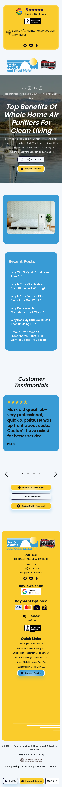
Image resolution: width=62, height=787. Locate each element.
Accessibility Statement (34, 766)
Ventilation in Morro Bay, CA (31, 648)
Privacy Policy (12, 766)
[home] (21, 65)
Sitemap (52, 766)
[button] (52, 781)
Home (23, 88)
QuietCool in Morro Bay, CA (31, 666)
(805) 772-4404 (31, 568)
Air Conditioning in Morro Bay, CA (31, 657)
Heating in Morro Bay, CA (31, 643)
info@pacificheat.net (31, 572)
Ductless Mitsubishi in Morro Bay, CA (31, 653)
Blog (35, 88)
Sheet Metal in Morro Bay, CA (31, 662)
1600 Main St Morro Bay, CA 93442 (31, 559)
